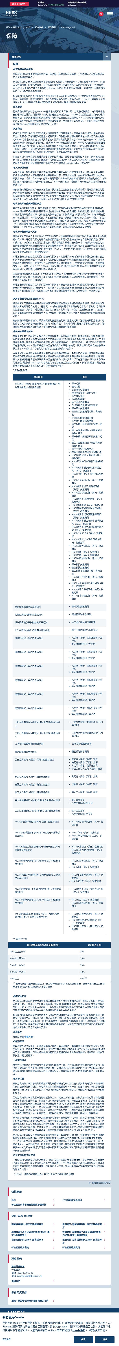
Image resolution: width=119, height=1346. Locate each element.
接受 (83, 1339)
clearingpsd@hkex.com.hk (29, 1276)
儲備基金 (28, 1036)
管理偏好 (6, 1339)
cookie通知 (79, 1330)
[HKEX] (16, 14)
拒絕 (105, 1339)
